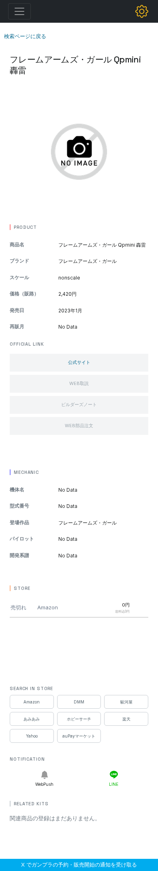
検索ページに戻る (25, 36)
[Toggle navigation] (19, 11)
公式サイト (79, 362)
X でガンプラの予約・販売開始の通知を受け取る (79, 864)
